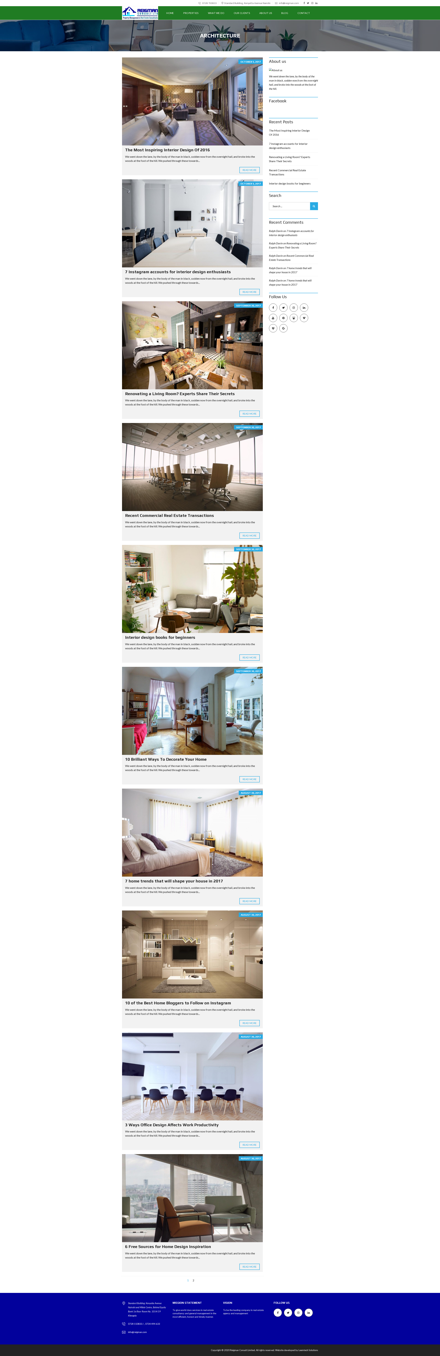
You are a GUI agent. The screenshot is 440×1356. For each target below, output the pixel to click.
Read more (250, 170)
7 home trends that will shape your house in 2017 (174, 881)
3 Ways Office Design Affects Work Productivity (172, 1124)
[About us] (293, 70)
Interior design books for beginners (160, 637)
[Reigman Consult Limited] (140, 13)
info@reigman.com (288, 3)
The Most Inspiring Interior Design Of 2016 (167, 150)
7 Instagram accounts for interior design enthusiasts (178, 271)
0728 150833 (209, 3)
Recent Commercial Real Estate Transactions (169, 515)
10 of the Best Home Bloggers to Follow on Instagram (178, 1003)
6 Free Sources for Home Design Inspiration (168, 1246)
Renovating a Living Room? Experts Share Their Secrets (180, 393)
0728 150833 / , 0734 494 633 (144, 1323)
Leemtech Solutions (308, 1350)
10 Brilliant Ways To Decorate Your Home (166, 759)
